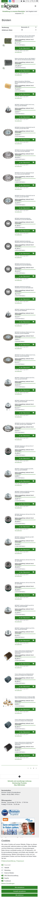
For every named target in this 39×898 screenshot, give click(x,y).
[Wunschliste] (32, 1)
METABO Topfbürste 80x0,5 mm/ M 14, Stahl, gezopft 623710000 (24, 606)
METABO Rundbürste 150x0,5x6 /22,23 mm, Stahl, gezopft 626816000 (24, 173)
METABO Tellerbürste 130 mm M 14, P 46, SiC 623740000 (25, 560)
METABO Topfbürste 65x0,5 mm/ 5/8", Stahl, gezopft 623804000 (24, 469)
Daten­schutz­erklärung (9, 861)
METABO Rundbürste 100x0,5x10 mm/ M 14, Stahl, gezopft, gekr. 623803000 (25, 424)
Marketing (7, 870)
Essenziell (7, 865)
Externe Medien (9, 873)
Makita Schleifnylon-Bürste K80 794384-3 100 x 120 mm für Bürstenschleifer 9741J (25, 59)
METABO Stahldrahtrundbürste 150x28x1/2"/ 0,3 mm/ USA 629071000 (24, 287)
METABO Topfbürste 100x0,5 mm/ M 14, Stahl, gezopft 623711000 (24, 378)
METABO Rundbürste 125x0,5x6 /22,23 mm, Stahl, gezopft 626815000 (24, 150)
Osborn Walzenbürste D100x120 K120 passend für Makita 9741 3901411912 (24, 675)
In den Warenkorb (24, 48)
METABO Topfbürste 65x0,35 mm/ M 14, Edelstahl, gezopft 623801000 (24, 492)
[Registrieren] (24, 1)
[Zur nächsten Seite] (36, 768)
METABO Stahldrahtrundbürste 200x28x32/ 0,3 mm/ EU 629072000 (23, 219)
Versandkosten (18, 52)
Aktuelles (4, 1)
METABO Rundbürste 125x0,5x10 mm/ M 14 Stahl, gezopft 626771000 (25, 128)
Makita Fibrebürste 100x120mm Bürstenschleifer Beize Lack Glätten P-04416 (24, 82)
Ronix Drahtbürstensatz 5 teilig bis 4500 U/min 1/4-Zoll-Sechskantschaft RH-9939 (25, 697)
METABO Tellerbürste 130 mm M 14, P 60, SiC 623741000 (25, 515)
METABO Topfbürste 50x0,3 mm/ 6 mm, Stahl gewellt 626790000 (24, 105)
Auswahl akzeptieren (19, 891)
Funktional (7, 881)
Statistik (6, 867)
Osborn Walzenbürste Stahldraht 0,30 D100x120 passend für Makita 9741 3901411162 (24, 743)
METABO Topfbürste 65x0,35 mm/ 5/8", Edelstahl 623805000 (24, 537)
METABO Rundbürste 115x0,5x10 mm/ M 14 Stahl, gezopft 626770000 (25, 196)
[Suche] (28, 1)
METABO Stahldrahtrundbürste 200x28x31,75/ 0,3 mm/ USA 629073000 (24, 242)
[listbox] (8, 405)
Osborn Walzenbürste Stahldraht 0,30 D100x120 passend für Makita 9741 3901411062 (24, 652)
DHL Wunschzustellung (11, 875)
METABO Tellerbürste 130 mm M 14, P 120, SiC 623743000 (24, 446)
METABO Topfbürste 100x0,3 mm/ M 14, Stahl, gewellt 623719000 (24, 629)
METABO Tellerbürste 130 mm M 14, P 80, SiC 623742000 (25, 583)
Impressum (20, 861)
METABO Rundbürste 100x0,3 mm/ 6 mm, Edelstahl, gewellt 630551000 (25, 355)
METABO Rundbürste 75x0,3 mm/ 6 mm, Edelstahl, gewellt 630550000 (25, 333)
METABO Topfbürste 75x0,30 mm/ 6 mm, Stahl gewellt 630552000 (25, 310)
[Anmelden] (22, 1)
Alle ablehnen (19, 895)
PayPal (6, 878)
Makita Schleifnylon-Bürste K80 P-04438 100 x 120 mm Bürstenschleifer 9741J (25, 36)
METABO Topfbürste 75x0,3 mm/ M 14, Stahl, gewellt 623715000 (24, 401)
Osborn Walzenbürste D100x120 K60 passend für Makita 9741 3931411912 (24, 720)
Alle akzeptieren (19, 887)
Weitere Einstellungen (7, 883)
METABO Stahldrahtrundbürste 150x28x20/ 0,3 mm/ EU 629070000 (23, 264)
